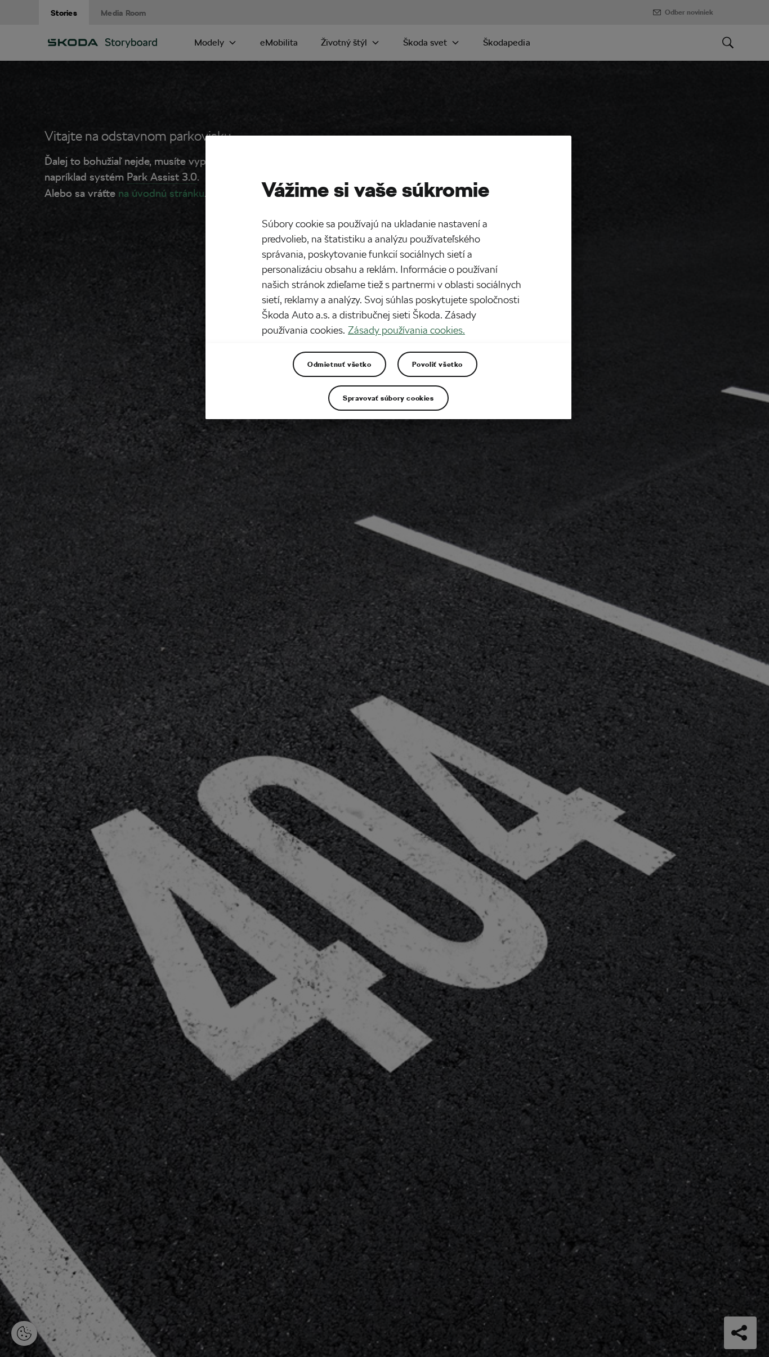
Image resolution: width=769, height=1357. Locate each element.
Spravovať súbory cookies (388, 397)
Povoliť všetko (437, 364)
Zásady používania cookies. (406, 330)
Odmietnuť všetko (339, 364)
